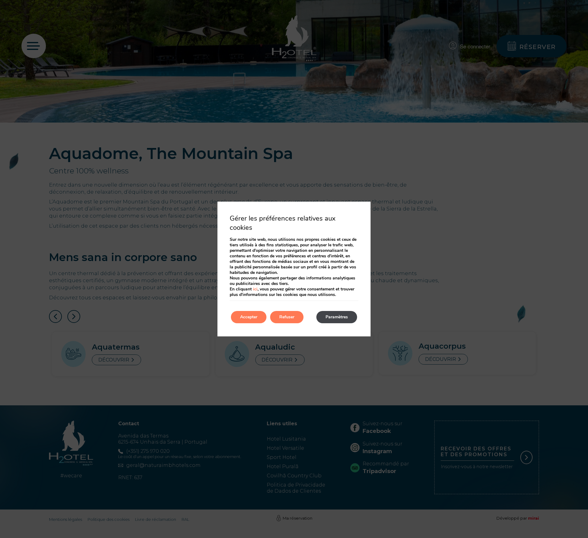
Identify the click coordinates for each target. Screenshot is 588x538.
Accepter (248, 317)
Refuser (286, 317)
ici (255, 289)
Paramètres (337, 317)
